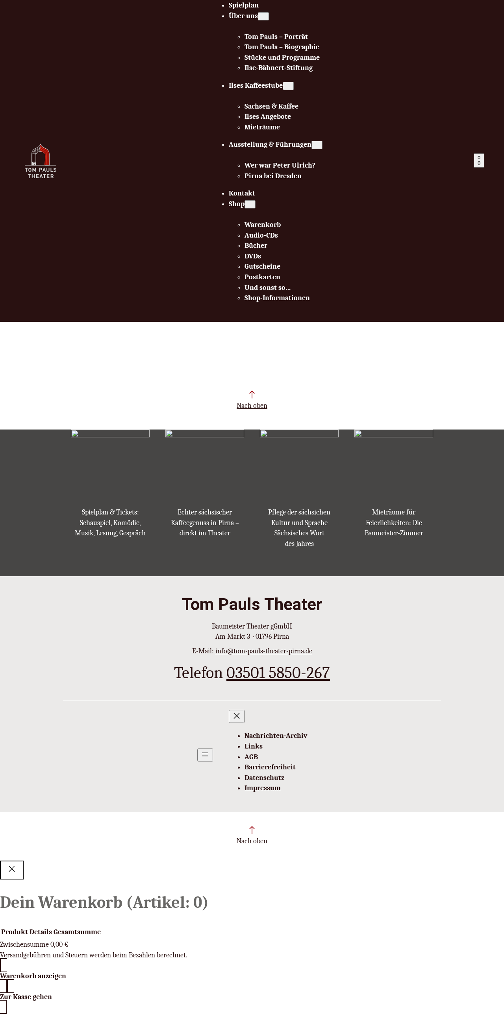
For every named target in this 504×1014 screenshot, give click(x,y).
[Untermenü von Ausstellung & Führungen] (316, 145)
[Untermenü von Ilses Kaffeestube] (288, 86)
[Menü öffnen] (205, 755)
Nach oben (252, 405)
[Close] (12, 870)
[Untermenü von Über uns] (263, 16)
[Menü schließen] (237, 716)
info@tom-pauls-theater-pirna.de (263, 651)
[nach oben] (252, 394)
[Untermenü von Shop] (250, 204)
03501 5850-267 (278, 672)
